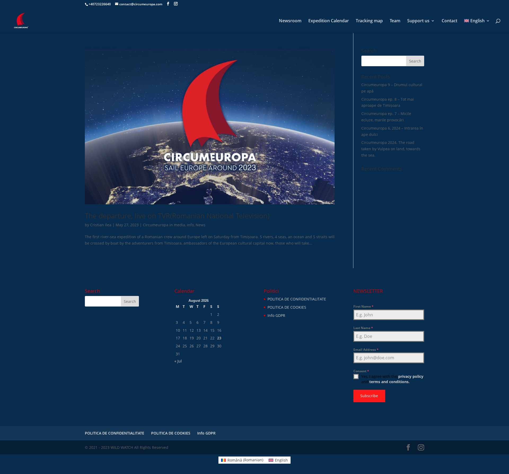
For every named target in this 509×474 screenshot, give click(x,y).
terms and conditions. (389, 381)
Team (395, 21)
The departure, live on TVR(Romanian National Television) (177, 215)
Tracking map (369, 21)
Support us (418, 21)
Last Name (363, 328)
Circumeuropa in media (164, 224)
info (190, 224)
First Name (363, 306)
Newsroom (290, 21)
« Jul (178, 361)
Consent (361, 371)
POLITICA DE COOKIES (286, 307)
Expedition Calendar (328, 21)
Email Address (366, 349)
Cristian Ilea (100, 224)
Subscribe (369, 395)
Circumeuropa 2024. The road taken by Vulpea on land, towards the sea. (390, 149)
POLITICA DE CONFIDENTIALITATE (296, 299)
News (200, 224)
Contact (449, 21)
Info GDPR (276, 315)
